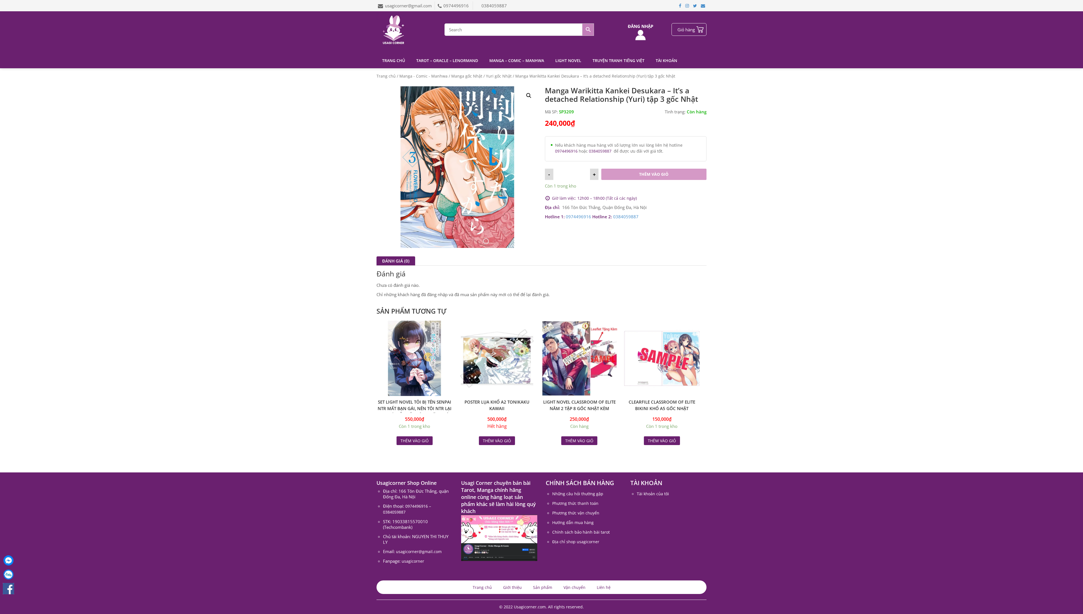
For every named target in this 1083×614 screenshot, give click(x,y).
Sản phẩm (542, 587)
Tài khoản (666, 60)
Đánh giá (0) (396, 261)
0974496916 (456, 5)
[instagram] (687, 5)
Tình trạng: (675, 112)
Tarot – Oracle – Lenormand (447, 60)
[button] (529, 96)
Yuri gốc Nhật (499, 76)
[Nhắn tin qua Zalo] (8, 574)
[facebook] (680, 5)
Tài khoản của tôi (653, 493)
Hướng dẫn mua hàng (573, 522)
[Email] (702, 5)
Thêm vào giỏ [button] (414, 440)
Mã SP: (551, 112)
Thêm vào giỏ (653, 174)
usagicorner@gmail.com (408, 5)
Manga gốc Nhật (466, 76)
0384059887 (494, 5)
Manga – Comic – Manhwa (516, 60)
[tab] (396, 260)
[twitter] (695, 5)
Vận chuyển (574, 587)
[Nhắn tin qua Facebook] (8, 560)
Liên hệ (604, 587)
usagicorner (413, 561)
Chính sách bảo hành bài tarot (581, 532)
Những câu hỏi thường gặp (577, 493)
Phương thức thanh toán (575, 503)
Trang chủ (393, 60)
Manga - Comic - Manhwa (423, 76)
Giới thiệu (512, 587)
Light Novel (568, 60)
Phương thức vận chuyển (575, 513)
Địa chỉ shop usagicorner (575, 541)
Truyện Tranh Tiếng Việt (618, 60)
